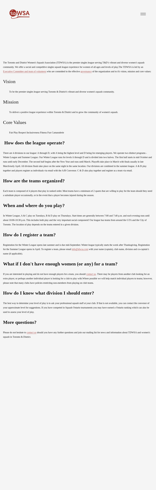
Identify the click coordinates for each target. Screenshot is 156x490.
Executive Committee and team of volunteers (24, 71)
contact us (91, 274)
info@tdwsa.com (80, 249)
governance (86, 71)
